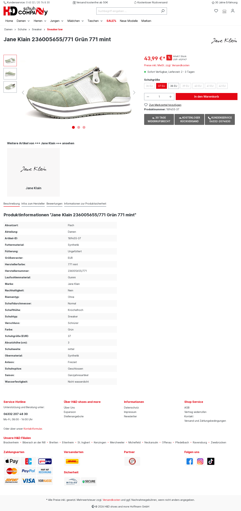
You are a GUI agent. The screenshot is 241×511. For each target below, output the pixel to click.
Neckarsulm (151, 442)
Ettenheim (68, 442)
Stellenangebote (74, 416)
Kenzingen (100, 442)
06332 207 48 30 (16, 414)
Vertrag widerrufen (195, 411)
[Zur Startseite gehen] (26, 11)
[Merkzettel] (216, 10)
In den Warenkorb (206, 96)
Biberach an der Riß (34, 442)
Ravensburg (200, 442)
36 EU (149, 85)
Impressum (130, 411)
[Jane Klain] (224, 39)
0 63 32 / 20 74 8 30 (38, 2)
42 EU (222, 85)
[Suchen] (163, 11)
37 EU (161, 85)
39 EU (185, 85)
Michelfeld (134, 442)
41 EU (210, 85)
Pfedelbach (182, 442)
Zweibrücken (218, 442)
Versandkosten (111, 499)
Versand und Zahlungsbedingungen (205, 420)
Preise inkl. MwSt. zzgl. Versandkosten (166, 65)
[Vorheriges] (23, 92)
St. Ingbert (84, 442)
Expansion (70, 411)
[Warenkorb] (239, 9)
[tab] (12, 203)
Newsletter (130, 416)
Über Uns (69, 407)
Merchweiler (117, 442)
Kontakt (188, 416)
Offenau (166, 442)
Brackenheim (11, 442)
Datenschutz (131, 407)
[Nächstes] (134, 92)
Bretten (53, 442)
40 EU (197, 85)
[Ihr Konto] (233, 10)
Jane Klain (33, 188)
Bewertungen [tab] (54, 203)
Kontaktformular (33, 428)
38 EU (173, 85)
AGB (186, 407)
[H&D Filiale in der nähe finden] (224, 10)
